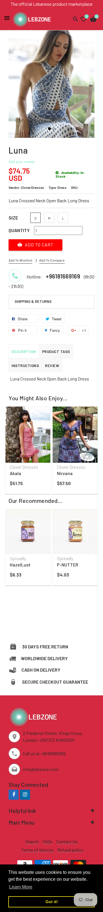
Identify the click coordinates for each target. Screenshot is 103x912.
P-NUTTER (67, 564)
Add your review (22, 161)
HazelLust (20, 564)
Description (23, 351)
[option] (28, 451)
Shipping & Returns (33, 301)
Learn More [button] (20, 886)
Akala (15, 473)
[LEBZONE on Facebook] (14, 794)
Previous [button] (14, 444)
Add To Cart (39, 244)
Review (52, 365)
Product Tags (56, 351)
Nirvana (65, 473)
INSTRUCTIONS (25, 365)
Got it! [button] (51, 901)
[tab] (51, 301)
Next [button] (88, 444)
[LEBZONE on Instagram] (25, 794)
